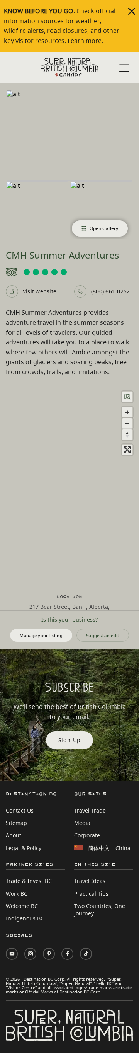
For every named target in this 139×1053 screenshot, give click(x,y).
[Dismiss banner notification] (131, 11)
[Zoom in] (127, 412)
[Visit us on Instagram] (30, 954)
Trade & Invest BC (29, 880)
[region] (69, 485)
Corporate (87, 835)
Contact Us (20, 810)
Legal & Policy (23, 848)
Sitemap (16, 822)
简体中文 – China (109, 848)
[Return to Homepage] (69, 67)
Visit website (39, 291)
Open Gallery (104, 228)
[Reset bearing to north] (127, 434)
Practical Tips (91, 893)
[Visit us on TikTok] (86, 954)
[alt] (69, 135)
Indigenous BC (25, 918)
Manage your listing (41, 635)
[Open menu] (124, 68)
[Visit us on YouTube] (12, 954)
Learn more (85, 40)
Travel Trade (90, 810)
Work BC (16, 893)
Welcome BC (22, 906)
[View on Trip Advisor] (69, 272)
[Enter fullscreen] (127, 449)
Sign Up (69, 740)
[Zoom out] (127, 423)
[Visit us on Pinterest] (49, 954)
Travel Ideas (89, 880)
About (13, 835)
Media (82, 822)
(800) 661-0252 (110, 291)
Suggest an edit (102, 635)
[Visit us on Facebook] (67, 954)
